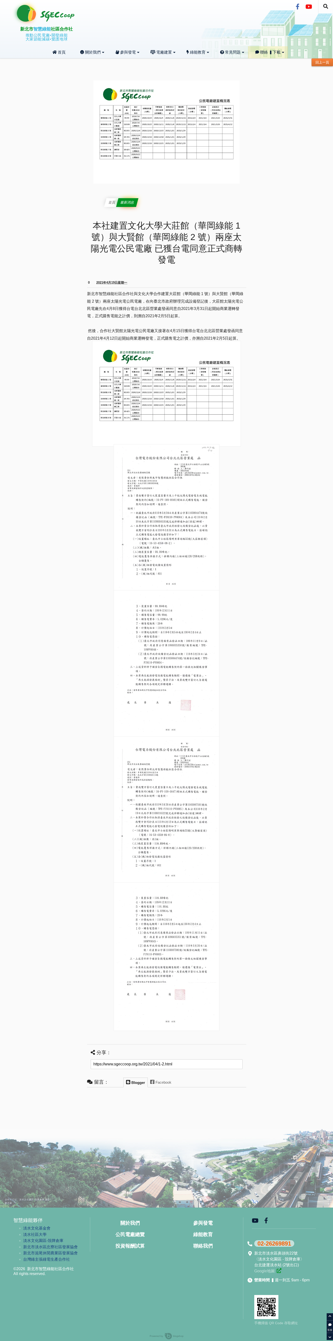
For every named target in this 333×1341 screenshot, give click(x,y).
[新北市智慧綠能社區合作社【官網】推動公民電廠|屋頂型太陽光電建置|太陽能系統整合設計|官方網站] (51, 20)
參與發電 (127, 52)
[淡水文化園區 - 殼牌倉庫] (279, 1270)
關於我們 (92, 52)
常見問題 (232, 52)
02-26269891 (274, 1243)
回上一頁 (322, 62)
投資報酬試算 (130, 1245)
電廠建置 (163, 52)
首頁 (61, 52)
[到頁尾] (330, 1336)
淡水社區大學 (35, 1234)
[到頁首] (330, 1317)
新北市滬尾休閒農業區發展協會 (50, 1253)
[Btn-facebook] (297, 7)
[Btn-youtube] (308, 7)
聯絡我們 (203, 1245)
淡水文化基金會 (36, 1228)
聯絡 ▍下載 (270, 52)
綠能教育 (197, 52)
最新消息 (127, 202)
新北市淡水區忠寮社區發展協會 (50, 1247)
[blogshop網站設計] (164, 1336)
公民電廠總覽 (130, 1234)
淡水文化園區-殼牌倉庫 (43, 1241)
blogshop (178, 1336)
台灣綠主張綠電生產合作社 (46, 1259)
